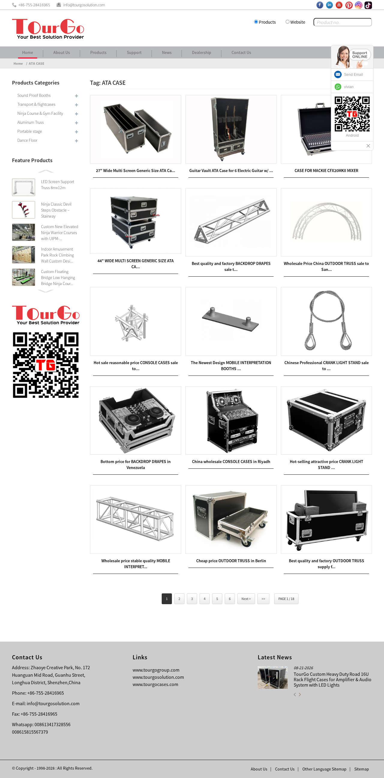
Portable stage (29, 131)
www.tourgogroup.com (156, 670)
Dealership (201, 52)
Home (27, 52)
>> (263, 598)
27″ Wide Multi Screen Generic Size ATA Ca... (135, 170)
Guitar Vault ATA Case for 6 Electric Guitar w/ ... (231, 170)
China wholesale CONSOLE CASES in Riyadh (231, 461)
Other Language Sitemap (324, 769)
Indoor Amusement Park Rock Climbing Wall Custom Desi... (57, 255)
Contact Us (241, 52)
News (167, 52)
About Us (61, 52)
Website (297, 22)
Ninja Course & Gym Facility (40, 113)
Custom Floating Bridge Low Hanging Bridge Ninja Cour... (58, 277)
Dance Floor (27, 140)
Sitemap (361, 769)
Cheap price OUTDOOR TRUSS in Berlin (231, 560)
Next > (246, 598)
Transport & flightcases (36, 104)
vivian (349, 87)
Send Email (353, 75)
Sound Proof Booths (34, 95)
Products (267, 22)
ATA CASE (36, 63)
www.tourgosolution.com (158, 677)
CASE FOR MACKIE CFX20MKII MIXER (326, 170)
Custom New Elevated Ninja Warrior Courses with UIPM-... (59, 232)
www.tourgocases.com (155, 684)
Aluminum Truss (30, 122)
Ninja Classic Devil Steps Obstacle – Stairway (56, 210)
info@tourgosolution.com (53, 703)
